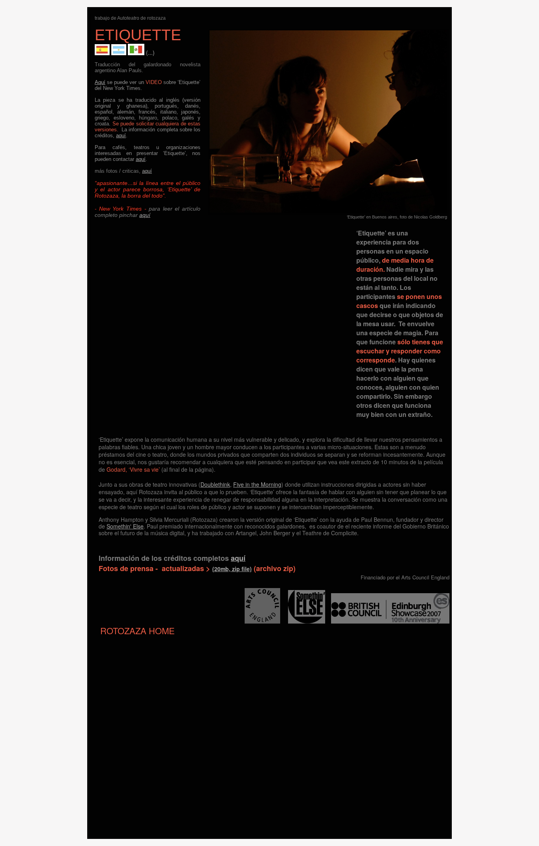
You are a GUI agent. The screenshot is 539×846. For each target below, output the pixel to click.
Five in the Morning (257, 484)
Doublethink (215, 484)
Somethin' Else (125, 526)
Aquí (100, 82)
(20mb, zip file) (232, 569)
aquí (121, 135)
